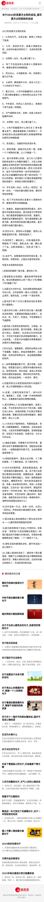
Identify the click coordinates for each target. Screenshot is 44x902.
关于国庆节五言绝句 (12, 657)
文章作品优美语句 (11, 858)
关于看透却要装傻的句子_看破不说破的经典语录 (13, 705)
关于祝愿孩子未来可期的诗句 (13, 676)
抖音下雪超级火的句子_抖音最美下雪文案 (21, 765)
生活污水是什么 (9, 734)
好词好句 (14, 9)
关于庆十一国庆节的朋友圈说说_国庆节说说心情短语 (21, 718)
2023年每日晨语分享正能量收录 (18, 873)
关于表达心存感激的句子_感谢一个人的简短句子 (13, 691)
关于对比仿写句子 (11, 749)
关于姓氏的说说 (9, 643)
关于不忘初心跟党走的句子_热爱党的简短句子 (21, 627)
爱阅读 (6, 9)
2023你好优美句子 (11, 843)
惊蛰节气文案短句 (11, 796)
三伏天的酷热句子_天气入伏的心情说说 (21, 781)
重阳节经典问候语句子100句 (13, 584)
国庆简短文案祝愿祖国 (13, 614)
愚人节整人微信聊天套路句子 (13, 832)
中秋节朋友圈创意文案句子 (13, 599)
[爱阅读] (7, 3)
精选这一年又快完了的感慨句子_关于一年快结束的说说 (21, 812)
